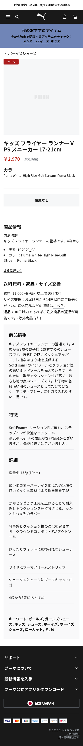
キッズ (55, 41)
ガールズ (36, 618)
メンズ (27, 41)
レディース (41, 41)
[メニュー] (8, 16)
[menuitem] (72, 733)
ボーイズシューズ (22, 53)
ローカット (34, 629)
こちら (58, 305)
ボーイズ (51, 624)
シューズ (34, 624)
